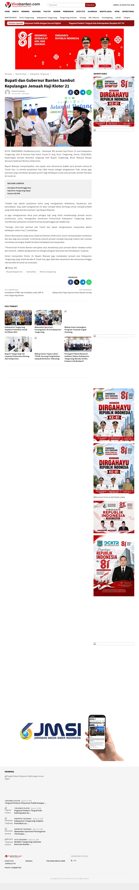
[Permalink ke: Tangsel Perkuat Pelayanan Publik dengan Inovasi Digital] (26, 787)
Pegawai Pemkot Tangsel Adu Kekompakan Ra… (28, 811)
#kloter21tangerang (48, 271)
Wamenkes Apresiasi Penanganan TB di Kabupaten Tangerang (48, 329)
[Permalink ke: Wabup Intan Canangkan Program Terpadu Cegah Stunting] (78, 317)
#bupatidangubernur (14, 271)
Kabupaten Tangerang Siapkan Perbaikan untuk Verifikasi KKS (16, 329)
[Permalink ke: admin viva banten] (7, 92)
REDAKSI (29, 861)
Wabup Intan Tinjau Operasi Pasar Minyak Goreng (72, 291)
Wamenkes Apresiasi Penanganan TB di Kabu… (29, 832)
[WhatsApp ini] (89, 92)
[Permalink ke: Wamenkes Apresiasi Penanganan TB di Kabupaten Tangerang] (48, 317)
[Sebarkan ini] (70, 92)
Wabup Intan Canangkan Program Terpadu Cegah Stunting (75, 329)
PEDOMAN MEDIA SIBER (55, 861)
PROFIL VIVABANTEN (13, 867)
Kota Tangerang (20, 840)
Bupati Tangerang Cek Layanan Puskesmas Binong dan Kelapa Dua (17, 356)
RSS (75, 860)
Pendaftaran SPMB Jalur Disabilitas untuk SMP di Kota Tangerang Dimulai (24, 292)
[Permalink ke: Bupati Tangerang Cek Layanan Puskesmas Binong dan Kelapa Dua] (18, 344)
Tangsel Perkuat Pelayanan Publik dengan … (26, 803)
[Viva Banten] (26, 5)
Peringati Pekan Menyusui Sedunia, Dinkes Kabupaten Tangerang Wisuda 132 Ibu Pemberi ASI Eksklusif (76, 357)
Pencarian (90, 5)
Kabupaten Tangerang (22, 819)
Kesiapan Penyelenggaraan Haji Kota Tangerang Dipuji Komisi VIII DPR (19, 191)
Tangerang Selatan (12, 801)
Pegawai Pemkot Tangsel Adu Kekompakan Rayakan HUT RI (76, 23)
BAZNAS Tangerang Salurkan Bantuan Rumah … (27, 843)
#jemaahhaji (31, 271)
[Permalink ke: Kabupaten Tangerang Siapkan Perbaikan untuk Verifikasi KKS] (18, 317)
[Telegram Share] (83, 92)
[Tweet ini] (76, 92)
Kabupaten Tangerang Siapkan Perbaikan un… (28, 822)
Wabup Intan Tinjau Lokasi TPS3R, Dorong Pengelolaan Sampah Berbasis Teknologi (47, 356)
